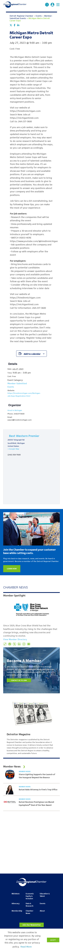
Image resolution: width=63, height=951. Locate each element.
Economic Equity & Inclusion (30, 896)
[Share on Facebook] (14, 25)
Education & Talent (45, 894)
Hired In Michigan (14, 410)
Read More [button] (26, 946)
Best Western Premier (24, 436)
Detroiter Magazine (18, 734)
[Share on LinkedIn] (18, 25)
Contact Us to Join (19, 680)
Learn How (12, 568)
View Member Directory (15, 639)
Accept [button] (53, 940)
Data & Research (29, 904)
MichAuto (16, 893)
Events (42, 903)
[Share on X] (11, 25)
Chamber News (29, 912)
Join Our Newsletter (31, 925)
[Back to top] (55, 888)
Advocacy (15, 903)
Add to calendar (32, 353)
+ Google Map (13, 449)
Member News (25, 771)
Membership (17, 911)
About (42, 911)
